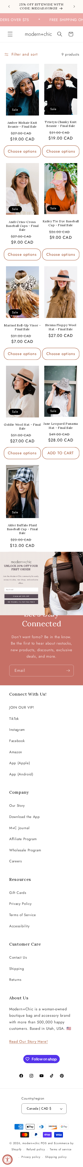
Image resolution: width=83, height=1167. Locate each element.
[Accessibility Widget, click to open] (7, 1159)
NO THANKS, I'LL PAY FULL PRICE (21, 602)
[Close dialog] (80, 554)
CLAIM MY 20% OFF (21, 596)
